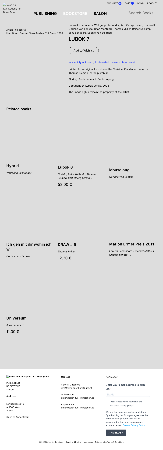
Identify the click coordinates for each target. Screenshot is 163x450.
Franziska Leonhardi (81, 25)
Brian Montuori (103, 28)
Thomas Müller (122, 28)
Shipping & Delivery (74, 442)
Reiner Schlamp (141, 28)
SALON (100, 13)
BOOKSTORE (75, 13)
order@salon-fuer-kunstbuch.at (77, 397)
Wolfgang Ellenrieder (106, 25)
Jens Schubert (77, 32)
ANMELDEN (116, 432)
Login (140, 3)
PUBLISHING (45, 13)
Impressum (88, 442)
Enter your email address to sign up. (125, 387)
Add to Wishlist (84, 50)
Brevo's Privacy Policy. (134, 425)
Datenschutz (100, 442)
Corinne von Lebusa (81, 28)
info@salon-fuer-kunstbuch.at (76, 388)
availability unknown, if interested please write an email (102, 62)
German (23, 33)
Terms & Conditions (115, 442)
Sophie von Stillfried (99, 32)
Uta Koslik (150, 25)
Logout (152, 3)
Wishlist (114, 3)
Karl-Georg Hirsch (131, 25)
